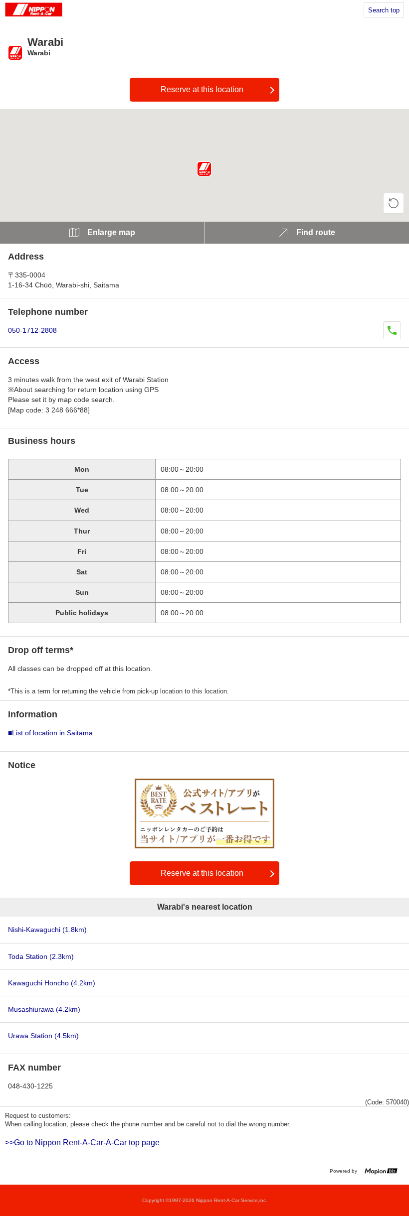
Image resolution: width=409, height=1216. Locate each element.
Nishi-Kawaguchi (47, 930)
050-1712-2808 (32, 330)
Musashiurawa (44, 1009)
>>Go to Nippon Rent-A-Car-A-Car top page (82, 1142)
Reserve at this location (202, 89)
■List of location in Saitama (50, 733)
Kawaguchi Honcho (51, 983)
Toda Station (41, 956)
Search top (384, 10)
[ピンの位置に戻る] (394, 203)
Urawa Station (43, 1036)
